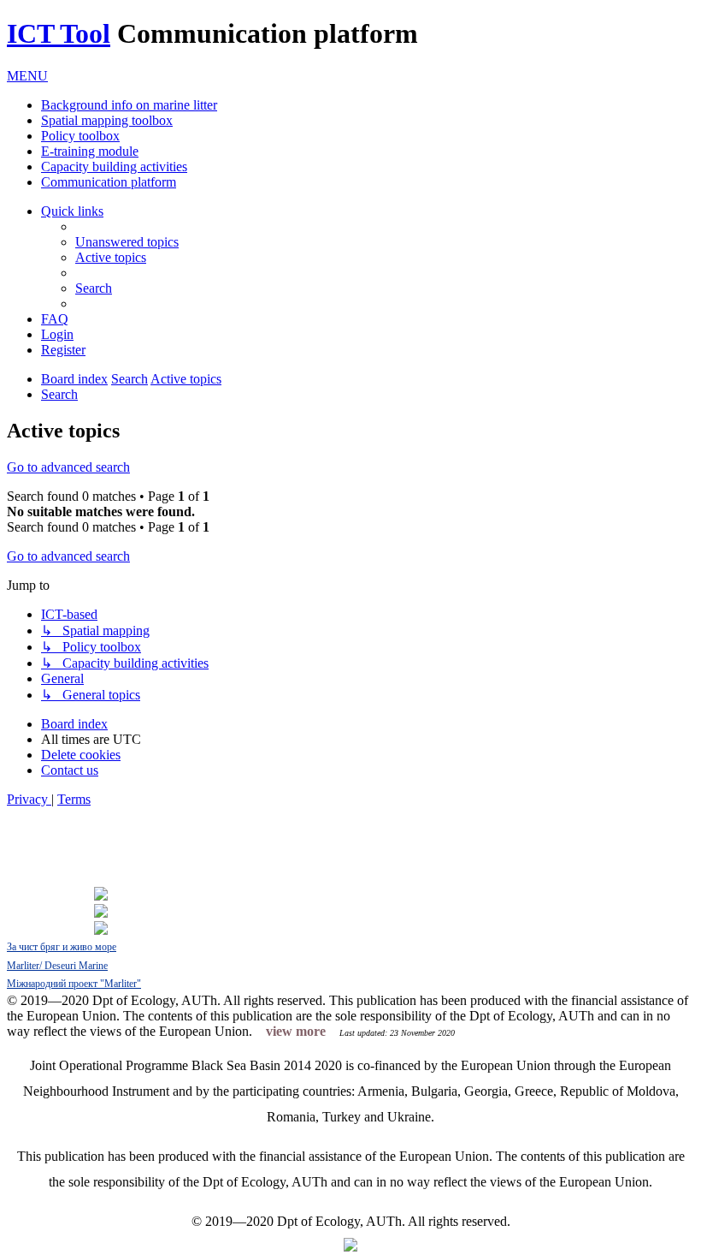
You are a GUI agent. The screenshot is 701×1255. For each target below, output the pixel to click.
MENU (27, 75)
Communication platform (108, 182)
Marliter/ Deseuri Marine (57, 966)
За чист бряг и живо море (61, 947)
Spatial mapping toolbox (107, 120)
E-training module (89, 151)
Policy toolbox (80, 135)
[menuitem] (127, 242)
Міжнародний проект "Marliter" (74, 984)
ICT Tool (58, 33)
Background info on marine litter (129, 105)
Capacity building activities (114, 166)
